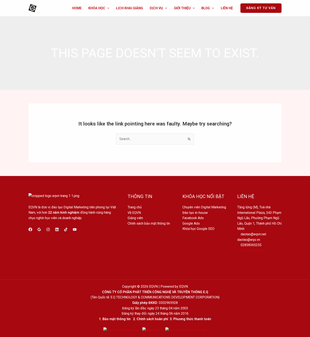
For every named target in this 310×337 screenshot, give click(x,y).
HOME (77, 8)
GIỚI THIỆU (182, 8)
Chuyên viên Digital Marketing (204, 207)
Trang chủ (135, 207)
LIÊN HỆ (227, 8)
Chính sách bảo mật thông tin (149, 223)
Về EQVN (134, 213)
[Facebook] (30, 229)
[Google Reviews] (39, 229)
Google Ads (191, 223)
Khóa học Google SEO (198, 229)
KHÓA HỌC (96, 8)
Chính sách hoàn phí (152, 319)
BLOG (205, 8)
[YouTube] (75, 229)
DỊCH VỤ (156, 8)
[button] (107, 8)
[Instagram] (48, 229)
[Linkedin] (57, 229)
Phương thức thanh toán (192, 319)
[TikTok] (66, 229)
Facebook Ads (193, 218)
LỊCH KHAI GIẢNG (129, 8)
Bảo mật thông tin (116, 319)
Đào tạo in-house (195, 213)
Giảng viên (135, 218)
